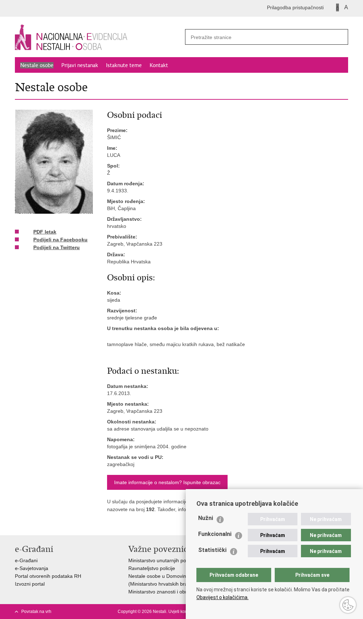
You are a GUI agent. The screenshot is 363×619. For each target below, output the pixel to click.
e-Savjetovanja (31, 568)
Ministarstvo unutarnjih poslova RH (167, 560)
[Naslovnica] (98, 37)
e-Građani (26, 560)
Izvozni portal (30, 584)
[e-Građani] (45, 8)
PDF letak (44, 232)
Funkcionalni (214, 534)
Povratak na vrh (36, 611)
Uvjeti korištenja (183, 611)
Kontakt (159, 65)
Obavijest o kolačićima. (222, 597)
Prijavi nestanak (79, 65)
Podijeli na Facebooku (60, 239)
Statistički (212, 550)
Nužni (205, 518)
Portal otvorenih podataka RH (48, 576)
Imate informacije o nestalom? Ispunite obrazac (167, 482)
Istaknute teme (124, 65)
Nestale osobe (37, 65)
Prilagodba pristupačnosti (295, 7)
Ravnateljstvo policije (151, 568)
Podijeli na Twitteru (56, 247)
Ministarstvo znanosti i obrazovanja (167, 592)
